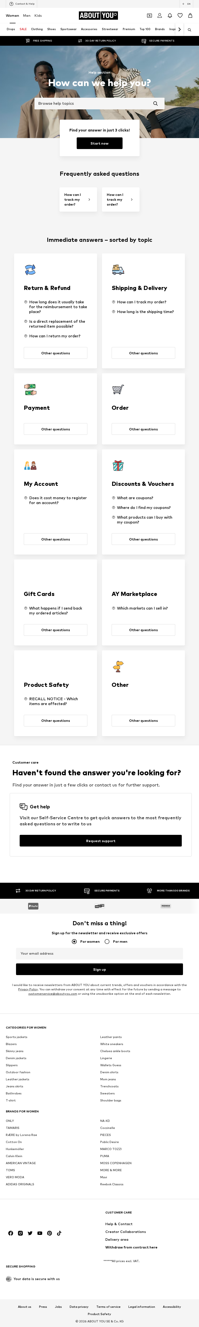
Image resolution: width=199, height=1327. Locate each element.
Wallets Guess (110, 1065)
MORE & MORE (111, 1170)
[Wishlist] (180, 15)
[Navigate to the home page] (32, 1214)
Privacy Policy (28, 989)
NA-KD (105, 1121)
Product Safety (99, 1314)
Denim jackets (16, 1058)
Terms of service (108, 1307)
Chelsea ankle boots (115, 1051)
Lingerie (106, 1058)
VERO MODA (15, 1177)
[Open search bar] (188, 30)
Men (27, 15)
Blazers (11, 1044)
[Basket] (190, 15)
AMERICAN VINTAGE (21, 1163)
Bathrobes (14, 1093)
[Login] (160, 15)
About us (24, 1307)
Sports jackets (16, 1037)
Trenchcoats (109, 1086)
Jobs (58, 1307)
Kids (38, 15)
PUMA (104, 1156)
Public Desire (109, 1142)
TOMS (10, 1170)
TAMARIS (12, 1128)
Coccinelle (107, 1128)
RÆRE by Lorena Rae (21, 1135)
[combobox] (99, 103)
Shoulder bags (110, 1100)
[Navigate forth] (179, 29)
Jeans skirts (14, 1086)
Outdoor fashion (18, 1072)
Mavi (103, 1177)
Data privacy (79, 1307)
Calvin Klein (14, 1156)
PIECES (105, 1135)
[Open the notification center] (170, 15)
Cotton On (14, 1142)
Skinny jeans (15, 1051)
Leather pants (111, 1037)
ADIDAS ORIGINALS (20, 1184)
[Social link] (11, 1233)
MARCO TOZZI (111, 1149)
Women (12, 15)
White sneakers (111, 1044)
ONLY (10, 1121)
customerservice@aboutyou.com (52, 993)
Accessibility (172, 1307)
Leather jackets (17, 1079)
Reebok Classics (112, 1184)
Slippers (12, 1065)
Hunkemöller (15, 1149)
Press (43, 1307)
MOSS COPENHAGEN (116, 1163)
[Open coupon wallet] (149, 15)
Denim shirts (109, 1072)
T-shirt (11, 1100)
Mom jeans (108, 1079)
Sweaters (107, 1093)
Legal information (141, 1307)
